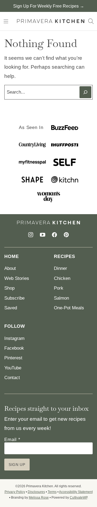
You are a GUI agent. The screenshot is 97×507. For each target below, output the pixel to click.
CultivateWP (78, 497)
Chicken (62, 278)
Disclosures (36, 492)
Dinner (60, 268)
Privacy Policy (15, 492)
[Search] (91, 21)
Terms (52, 492)
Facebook (14, 348)
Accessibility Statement (76, 492)
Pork (58, 288)
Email (12, 439)
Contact (12, 377)
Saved (10, 307)
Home (11, 256)
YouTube (12, 367)
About (10, 268)
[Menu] (6, 21)
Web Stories (16, 278)
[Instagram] (31, 235)
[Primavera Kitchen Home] (50, 21)
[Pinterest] (66, 235)
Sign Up (17, 464)
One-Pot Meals (69, 307)
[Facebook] (54, 235)
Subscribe (14, 298)
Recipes (64, 256)
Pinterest (13, 357)
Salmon (61, 298)
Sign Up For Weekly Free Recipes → (48, 6)
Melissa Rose (39, 497)
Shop (9, 288)
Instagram (14, 338)
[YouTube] (42, 235)
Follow (14, 326)
